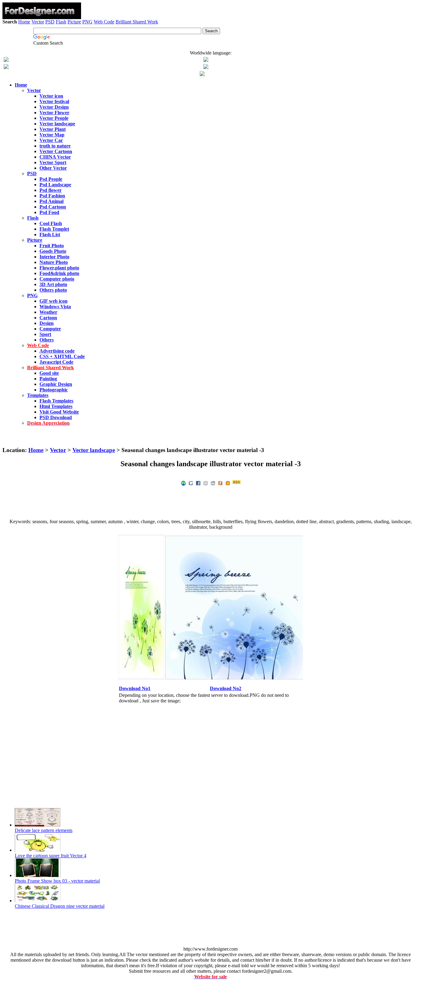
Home (24, 21)
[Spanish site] (205, 60)
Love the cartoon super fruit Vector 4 (50, 855)
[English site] (6, 60)
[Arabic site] (202, 74)
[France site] (6, 67)
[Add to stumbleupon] (183, 482)
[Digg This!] (205, 482)
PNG (87, 21)
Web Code (104, 21)
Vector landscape (93, 450)
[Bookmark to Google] (191, 482)
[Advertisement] (210, 42)
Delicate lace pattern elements (43, 830)
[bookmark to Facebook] (198, 482)
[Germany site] (205, 67)
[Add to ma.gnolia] (228, 482)
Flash (61, 21)
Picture (74, 21)
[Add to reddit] (213, 482)
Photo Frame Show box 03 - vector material (57, 880)
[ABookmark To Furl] (220, 482)
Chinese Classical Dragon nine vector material (59, 906)
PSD (50, 21)
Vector (37, 21)
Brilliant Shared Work (137, 21)
